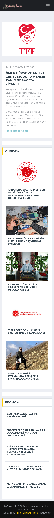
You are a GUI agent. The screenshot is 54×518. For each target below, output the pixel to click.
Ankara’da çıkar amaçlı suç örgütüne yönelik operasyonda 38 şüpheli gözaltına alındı (26, 194)
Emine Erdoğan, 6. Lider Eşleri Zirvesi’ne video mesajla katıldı (23, 287)
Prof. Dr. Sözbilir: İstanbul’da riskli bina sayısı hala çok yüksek (23, 376)
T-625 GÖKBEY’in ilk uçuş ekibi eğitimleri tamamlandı (26, 331)
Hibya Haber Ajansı (27, 513)
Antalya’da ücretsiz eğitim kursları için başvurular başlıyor (26, 241)
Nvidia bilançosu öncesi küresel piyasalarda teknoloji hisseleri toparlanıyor (23, 450)
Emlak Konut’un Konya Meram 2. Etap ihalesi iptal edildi (26, 485)
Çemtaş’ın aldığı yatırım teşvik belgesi (22, 415)
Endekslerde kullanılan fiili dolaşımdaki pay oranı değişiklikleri (26, 433)
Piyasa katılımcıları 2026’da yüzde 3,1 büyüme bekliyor (25, 468)
